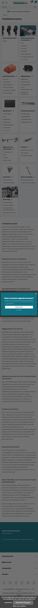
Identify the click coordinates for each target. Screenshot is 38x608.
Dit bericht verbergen (23, 602)
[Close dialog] (36, 293)
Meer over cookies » (19, 606)
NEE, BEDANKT (19, 310)
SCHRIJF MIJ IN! (19, 307)
